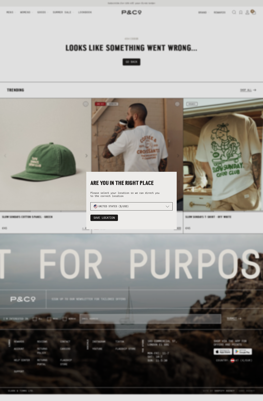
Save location (104, 217)
